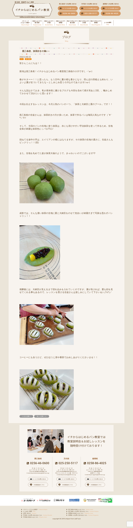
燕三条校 (28, 59)
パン (21, 59)
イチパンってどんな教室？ (35, 509)
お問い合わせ (29, 513)
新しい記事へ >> (41, 416)
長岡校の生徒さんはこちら (80, 513)
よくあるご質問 (29, 511)
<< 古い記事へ (26, 416)
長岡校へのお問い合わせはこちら (83, 515)
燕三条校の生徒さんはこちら (80, 509)
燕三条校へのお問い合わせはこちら (83, 511)
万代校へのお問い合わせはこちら (37, 515)
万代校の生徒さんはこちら (35, 517)
